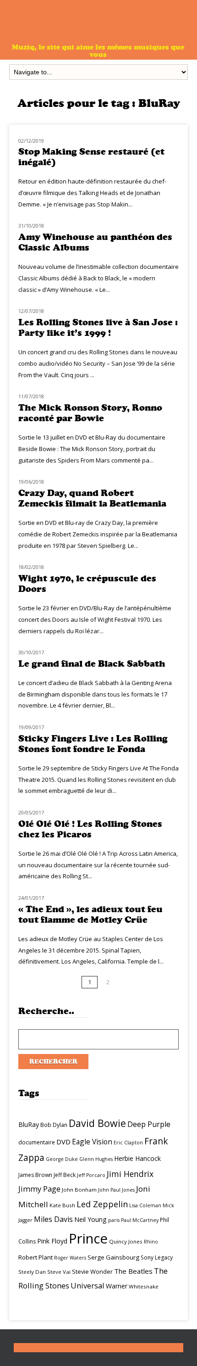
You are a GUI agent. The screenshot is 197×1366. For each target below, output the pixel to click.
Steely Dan (32, 1271)
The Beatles (133, 1271)
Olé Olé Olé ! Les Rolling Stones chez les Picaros (90, 829)
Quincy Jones (125, 1241)
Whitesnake (144, 1286)
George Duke (62, 1159)
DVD (63, 1141)
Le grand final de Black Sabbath (91, 663)
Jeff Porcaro (91, 1175)
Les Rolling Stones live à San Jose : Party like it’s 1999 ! (98, 327)
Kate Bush (62, 1205)
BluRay (28, 1124)
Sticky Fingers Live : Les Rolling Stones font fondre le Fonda (93, 743)
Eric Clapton (128, 1142)
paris (114, 1220)
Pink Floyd (52, 1241)
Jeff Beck (65, 1175)
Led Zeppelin (102, 1204)
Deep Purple (148, 1124)
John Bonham (79, 1189)
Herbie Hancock (137, 1158)
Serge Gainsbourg (113, 1257)
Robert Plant (35, 1257)
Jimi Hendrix (130, 1173)
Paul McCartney (140, 1220)
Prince (88, 1238)
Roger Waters (70, 1257)
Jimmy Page (39, 1188)
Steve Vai (59, 1271)
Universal (87, 1285)
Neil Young (90, 1219)
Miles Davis (53, 1219)
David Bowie (97, 1123)
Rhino (151, 1241)
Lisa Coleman (145, 1205)
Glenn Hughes (96, 1159)
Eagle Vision (92, 1142)
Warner (116, 1286)
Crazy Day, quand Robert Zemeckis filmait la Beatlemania (92, 498)
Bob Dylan (53, 1125)
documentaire (36, 1142)
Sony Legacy (157, 1257)
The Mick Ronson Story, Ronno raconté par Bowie (90, 413)
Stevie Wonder (92, 1271)
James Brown (35, 1175)
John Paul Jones (116, 1190)
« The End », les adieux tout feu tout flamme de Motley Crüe (90, 914)
